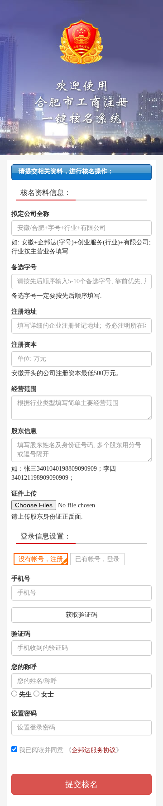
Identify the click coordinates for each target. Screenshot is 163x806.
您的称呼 (24, 666)
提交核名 (81, 784)
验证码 (20, 633)
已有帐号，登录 (97, 559)
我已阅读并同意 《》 (69, 750)
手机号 (20, 578)
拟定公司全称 (30, 213)
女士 (46, 694)
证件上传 (24, 493)
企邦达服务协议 (94, 750)
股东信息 (24, 431)
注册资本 (24, 344)
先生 (24, 694)
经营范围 (24, 389)
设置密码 (24, 713)
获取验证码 (81, 614)
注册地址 (24, 311)
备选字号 (24, 267)
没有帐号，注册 (41, 559)
